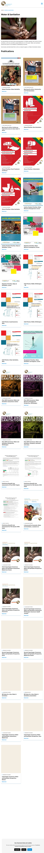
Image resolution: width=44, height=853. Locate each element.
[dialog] (23, 846)
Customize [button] (17, 849)
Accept (29, 849)
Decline (23, 849)
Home (2, 10)
